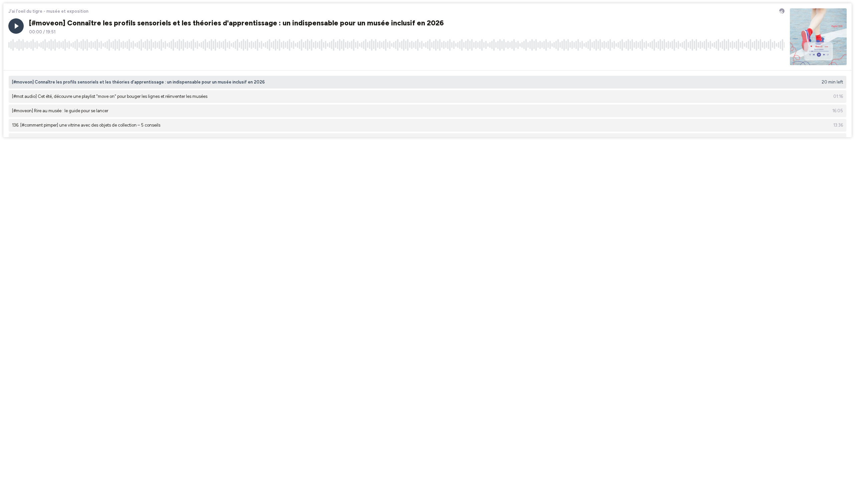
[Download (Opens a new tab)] (754, 60)
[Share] (767, 60)
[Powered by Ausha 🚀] (782, 11)
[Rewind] (13, 60)
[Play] (16, 26)
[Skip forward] (39, 60)
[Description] (780, 60)
